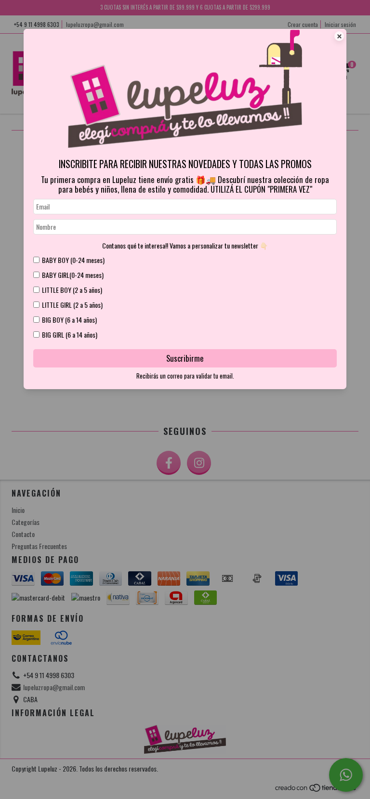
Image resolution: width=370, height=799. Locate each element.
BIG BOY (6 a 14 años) (69, 319)
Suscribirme (185, 358)
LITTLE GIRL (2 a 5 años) (72, 305)
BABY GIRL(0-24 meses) (73, 275)
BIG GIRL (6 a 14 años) (69, 334)
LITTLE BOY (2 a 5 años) (72, 290)
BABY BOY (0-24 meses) (73, 260)
